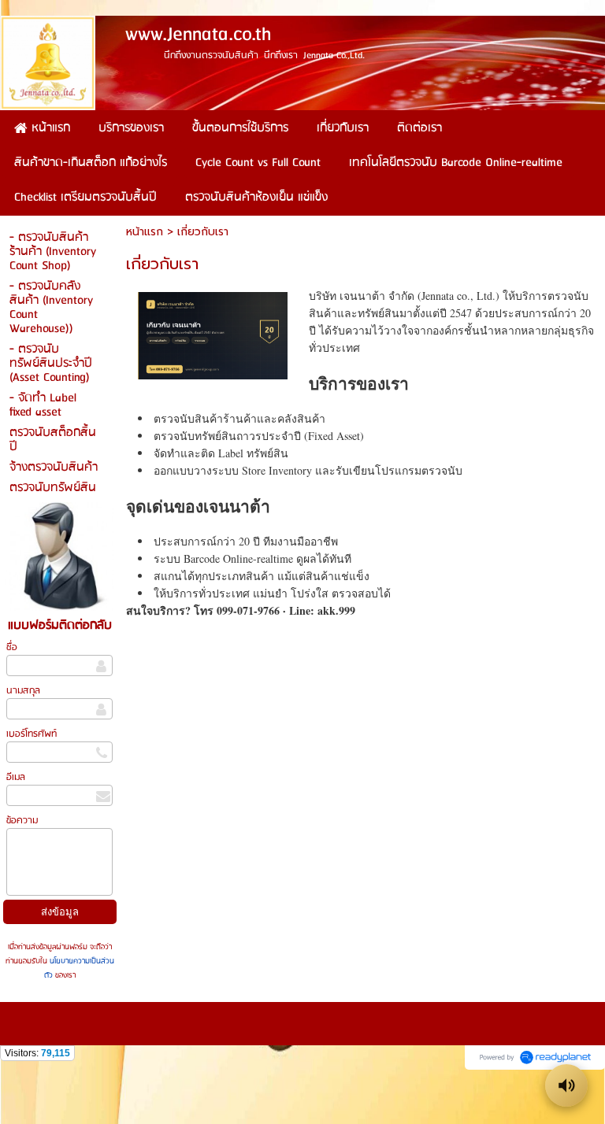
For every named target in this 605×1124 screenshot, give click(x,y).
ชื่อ (11, 647)
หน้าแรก (144, 232)
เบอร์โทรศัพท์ (31, 734)
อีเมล (15, 777)
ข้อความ (22, 820)
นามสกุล (23, 690)
